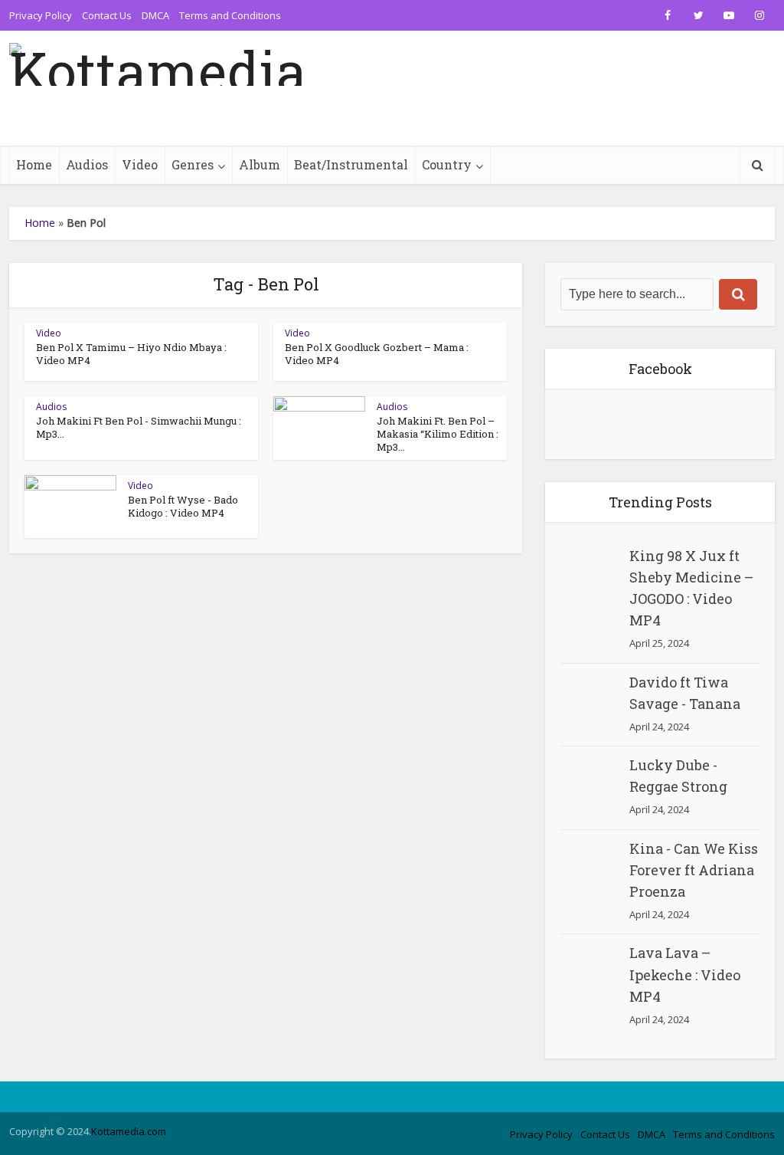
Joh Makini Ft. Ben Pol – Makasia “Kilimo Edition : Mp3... (437, 434)
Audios (87, 164)
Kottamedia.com (128, 1131)
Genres (193, 164)
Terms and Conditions (230, 15)
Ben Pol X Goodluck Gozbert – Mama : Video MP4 (377, 353)
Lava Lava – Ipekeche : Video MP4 (684, 974)
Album (259, 164)
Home (34, 164)
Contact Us (107, 15)
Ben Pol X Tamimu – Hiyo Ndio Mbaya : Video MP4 (131, 353)
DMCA (155, 15)
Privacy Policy (40, 15)
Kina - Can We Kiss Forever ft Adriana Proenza (693, 870)
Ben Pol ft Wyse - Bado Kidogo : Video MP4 (183, 506)
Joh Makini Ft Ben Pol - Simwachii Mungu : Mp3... (138, 427)
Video (140, 164)
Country (447, 164)
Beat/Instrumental (351, 164)
